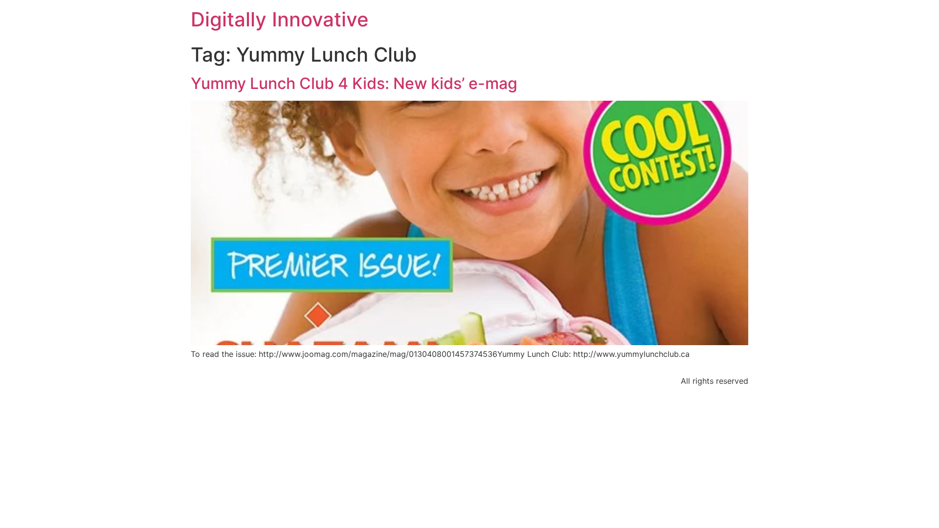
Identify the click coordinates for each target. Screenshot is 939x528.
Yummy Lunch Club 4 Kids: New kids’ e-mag (354, 83)
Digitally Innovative (280, 19)
